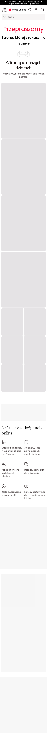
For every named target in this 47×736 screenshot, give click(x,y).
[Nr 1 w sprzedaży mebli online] (17, 9)
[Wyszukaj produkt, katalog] (4, 17)
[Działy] (4, 8)
